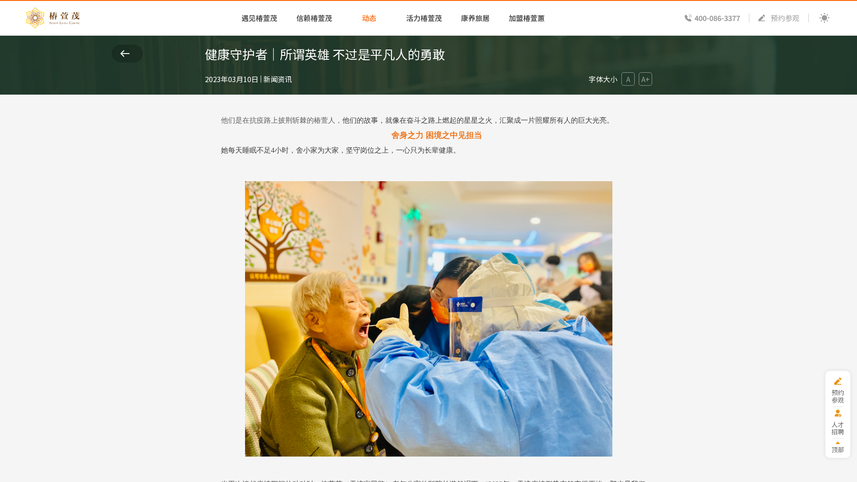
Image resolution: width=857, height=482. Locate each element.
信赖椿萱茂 (314, 17)
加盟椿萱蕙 (527, 17)
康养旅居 (475, 17)
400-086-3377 (717, 17)
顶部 (838, 449)
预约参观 (785, 17)
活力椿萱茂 (424, 17)
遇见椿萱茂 (259, 17)
